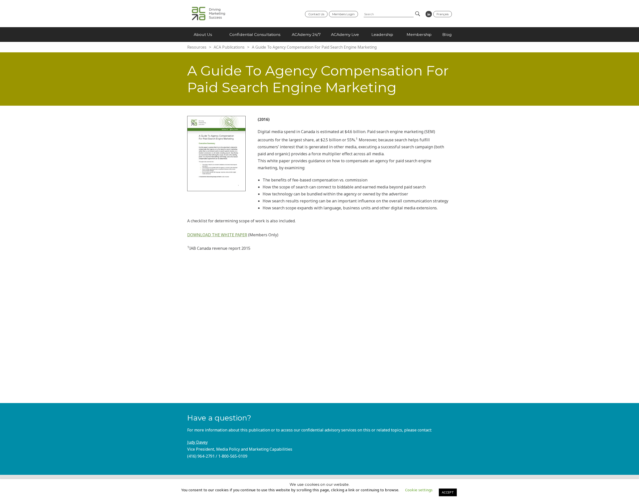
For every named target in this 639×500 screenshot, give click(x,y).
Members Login (343, 14)
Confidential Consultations (254, 34)
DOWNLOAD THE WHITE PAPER (217, 235)
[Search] (417, 14)
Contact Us (316, 14)
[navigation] (319, 34)
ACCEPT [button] (448, 492)
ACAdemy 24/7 (306, 34)
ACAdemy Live (345, 34)
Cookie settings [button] (419, 489)
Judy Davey (197, 442)
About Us (203, 34)
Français (443, 14)
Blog (447, 34)
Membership (419, 34)
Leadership (382, 34)
